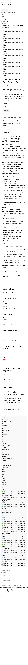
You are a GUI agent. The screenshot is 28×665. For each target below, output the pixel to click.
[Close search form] (2, 2)
